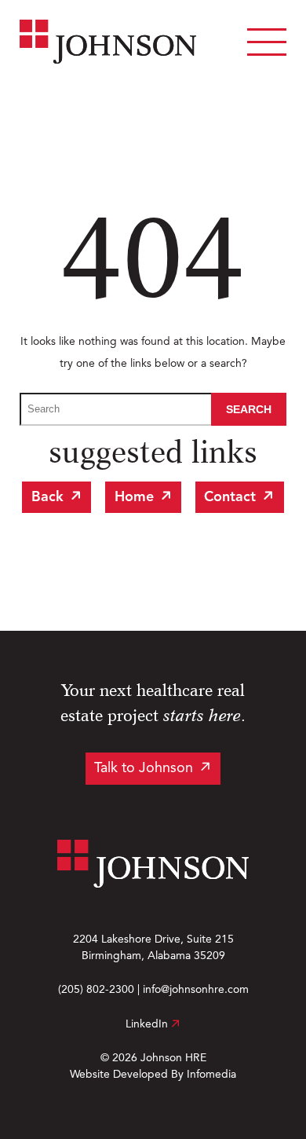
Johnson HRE (173, 1058)
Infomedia (211, 1074)
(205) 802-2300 (96, 989)
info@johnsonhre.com (196, 989)
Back (47, 497)
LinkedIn (148, 1024)
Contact (230, 497)
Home (134, 497)
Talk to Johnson (143, 768)
